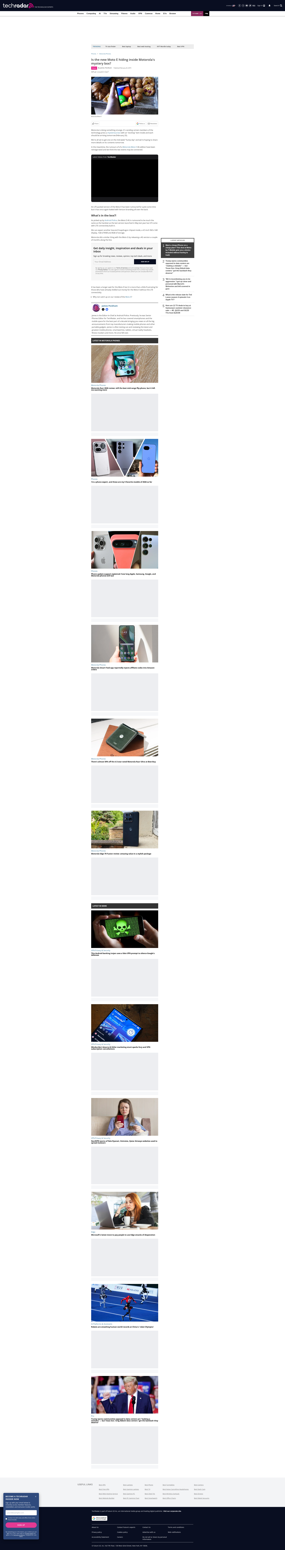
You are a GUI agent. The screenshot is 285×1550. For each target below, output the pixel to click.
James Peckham (106, 68)
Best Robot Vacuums (201, 1498)
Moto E (128, 297)
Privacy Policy (29, 1533)
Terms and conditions (176, 1527)
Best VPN (180, 46)
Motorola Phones (105, 54)
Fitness (124, 13)
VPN (140, 13)
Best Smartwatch (151, 1498)
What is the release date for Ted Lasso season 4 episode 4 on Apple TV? (179, 297)
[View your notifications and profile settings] (269, 5)
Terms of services (122, 268)
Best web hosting (144, 46)
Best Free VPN (104, 1489)
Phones (80, 13)
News (94, 68)
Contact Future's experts (126, 1527)
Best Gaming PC (129, 1494)
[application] (124, 178)
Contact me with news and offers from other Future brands (21, 1519)
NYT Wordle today (164, 46)
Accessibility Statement (100, 1537)
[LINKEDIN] (107, 309)
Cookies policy (122, 1532)
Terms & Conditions (19, 1535)
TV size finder (110, 46)
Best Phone (149, 1485)
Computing (91, 13)
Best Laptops (128, 1485)
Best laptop (126, 46)
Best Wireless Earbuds (171, 1494)
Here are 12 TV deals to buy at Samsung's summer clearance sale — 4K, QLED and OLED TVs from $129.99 (178, 309)
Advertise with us (148, 1532)
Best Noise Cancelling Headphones (176, 1489)
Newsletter (153, 124)
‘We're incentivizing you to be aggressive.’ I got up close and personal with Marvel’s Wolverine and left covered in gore (178, 284)
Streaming (114, 13)
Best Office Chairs (169, 1498)
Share (97, 124)
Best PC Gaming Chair (131, 1498)
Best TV (147, 1489)
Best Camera (199, 1485)
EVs (165, 13)
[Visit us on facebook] (239, 5)
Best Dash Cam (199, 1489)
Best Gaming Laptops (131, 1489)
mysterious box (114, 133)
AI (100, 13)
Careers (120, 1537)
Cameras (149, 13)
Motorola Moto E (130, 147)
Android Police (111, 220)
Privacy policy (97, 1532)
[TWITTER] (104, 309)
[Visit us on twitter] (243, 5)
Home (157, 13)
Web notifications (174, 1532)
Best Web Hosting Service (108, 1494)
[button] (278, 5)
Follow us (142, 124)
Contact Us (146, 1527)
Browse (172, 13)
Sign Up (21, 1525)
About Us (95, 1527)
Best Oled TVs (150, 1494)
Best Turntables (168, 1485)
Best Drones (198, 1494)
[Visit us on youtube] (246, 5)
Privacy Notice (103, 270)
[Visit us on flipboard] (250, 5)
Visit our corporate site (172, 1511)
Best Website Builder (106, 1498)
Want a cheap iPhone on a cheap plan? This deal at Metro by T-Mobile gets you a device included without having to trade (178, 250)
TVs (105, 13)
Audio (132, 13)
